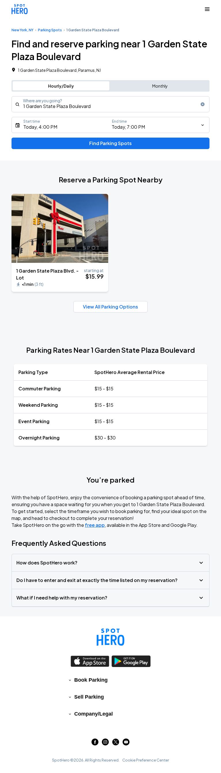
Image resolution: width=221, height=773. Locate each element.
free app (95, 525)
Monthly (160, 85)
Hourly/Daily (61, 85)
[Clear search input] (202, 104)
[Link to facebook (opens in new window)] (95, 744)
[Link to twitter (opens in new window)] (115, 744)
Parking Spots (50, 30)
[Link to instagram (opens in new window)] (105, 744)
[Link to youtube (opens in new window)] (126, 744)
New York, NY (22, 30)
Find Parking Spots (110, 143)
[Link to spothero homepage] (110, 637)
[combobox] (110, 104)
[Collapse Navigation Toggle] (207, 9)
